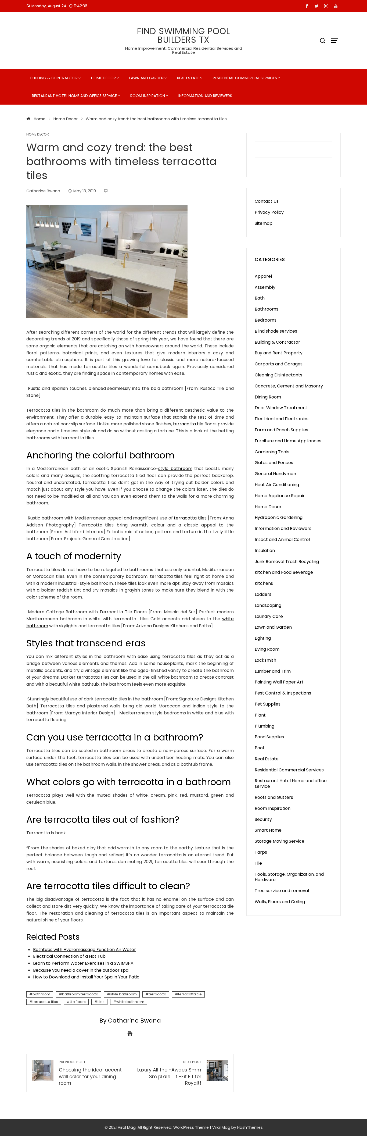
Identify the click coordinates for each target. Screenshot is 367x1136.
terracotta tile (188, 424)
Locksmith (265, 660)
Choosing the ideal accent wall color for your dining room (90, 1073)
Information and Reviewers (205, 95)
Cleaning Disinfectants (278, 375)
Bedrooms (265, 320)
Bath (260, 298)
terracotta (157, 994)
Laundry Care (269, 616)
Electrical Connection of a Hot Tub (69, 956)
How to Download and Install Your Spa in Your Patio (86, 977)
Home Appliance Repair (280, 496)
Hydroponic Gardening (279, 517)
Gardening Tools (272, 452)
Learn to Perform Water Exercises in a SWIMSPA (83, 963)
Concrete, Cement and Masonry (289, 386)
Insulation (265, 550)
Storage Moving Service (279, 841)
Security (263, 819)
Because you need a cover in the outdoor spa (80, 970)
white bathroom (130, 1001)
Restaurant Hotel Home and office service (74, 95)
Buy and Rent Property (279, 353)
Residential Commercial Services (245, 78)
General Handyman (275, 474)
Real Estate (188, 78)
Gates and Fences (274, 463)
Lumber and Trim (273, 671)
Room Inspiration (147, 95)
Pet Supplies (267, 704)
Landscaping (268, 605)
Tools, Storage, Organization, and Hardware (289, 877)
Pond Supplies (269, 737)
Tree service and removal (282, 891)
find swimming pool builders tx (183, 35)
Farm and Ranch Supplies (281, 430)
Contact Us (267, 201)
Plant (260, 715)
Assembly (265, 287)
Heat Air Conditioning (277, 485)
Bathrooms (266, 309)
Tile (258, 863)
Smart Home (268, 830)
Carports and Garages (279, 364)
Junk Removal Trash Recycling (287, 561)
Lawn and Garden (146, 78)
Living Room (267, 649)
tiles (101, 1001)
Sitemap (263, 223)
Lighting (263, 638)
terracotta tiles (190, 518)
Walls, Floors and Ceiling (280, 902)
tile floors (78, 1001)
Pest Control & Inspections (283, 693)
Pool (259, 748)
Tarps (261, 852)
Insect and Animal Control (282, 539)
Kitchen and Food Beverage (284, 572)
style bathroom (175, 468)
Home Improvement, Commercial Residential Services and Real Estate (183, 50)
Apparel (263, 276)
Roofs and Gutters (274, 797)
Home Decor (103, 78)
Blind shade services (276, 331)
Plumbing (264, 726)
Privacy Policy (269, 212)
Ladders (263, 594)
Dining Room (268, 397)
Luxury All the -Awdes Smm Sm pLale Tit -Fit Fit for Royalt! (169, 1073)
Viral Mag (221, 1127)
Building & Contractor (54, 78)
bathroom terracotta (80, 994)
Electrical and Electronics (281, 419)
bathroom (41, 994)
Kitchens (264, 583)
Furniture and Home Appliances (288, 441)
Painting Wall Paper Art (279, 682)
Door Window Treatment (281, 408)
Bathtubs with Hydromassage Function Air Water (84, 949)
